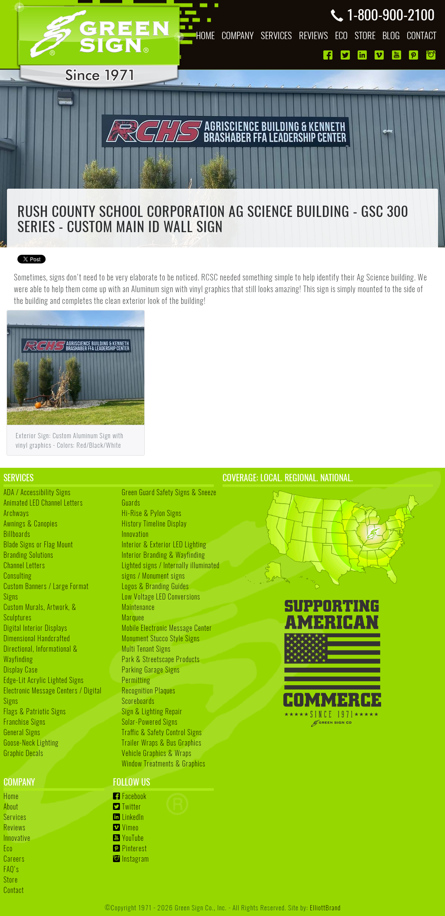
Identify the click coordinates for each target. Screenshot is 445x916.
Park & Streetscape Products (161, 659)
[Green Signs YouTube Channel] (397, 55)
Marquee (133, 617)
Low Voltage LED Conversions (161, 596)
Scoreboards (138, 701)
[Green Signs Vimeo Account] (380, 55)
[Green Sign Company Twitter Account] (346, 55)
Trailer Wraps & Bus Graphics (162, 742)
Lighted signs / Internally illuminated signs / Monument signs (170, 570)
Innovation (135, 534)
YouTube (133, 838)
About (10, 806)
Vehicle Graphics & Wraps (157, 753)
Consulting (17, 575)
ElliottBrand (325, 907)
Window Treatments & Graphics (164, 763)
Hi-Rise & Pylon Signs (152, 513)
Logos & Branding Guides (155, 586)
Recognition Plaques (149, 690)
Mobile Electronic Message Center (167, 628)
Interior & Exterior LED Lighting (164, 544)
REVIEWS (313, 35)
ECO (341, 35)
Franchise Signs (24, 721)
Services (15, 817)
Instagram (135, 858)
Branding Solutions (28, 555)
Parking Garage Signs (151, 669)
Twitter (131, 806)
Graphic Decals (23, 753)
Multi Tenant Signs (146, 648)
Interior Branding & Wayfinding (163, 555)
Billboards (16, 534)
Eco (8, 848)
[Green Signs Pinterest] (414, 55)
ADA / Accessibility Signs (37, 492)
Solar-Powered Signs (150, 721)
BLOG (391, 35)
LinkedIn (133, 817)
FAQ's (11, 869)
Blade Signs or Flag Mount (38, 544)
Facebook (134, 796)
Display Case (20, 669)
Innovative (16, 838)
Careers (14, 858)
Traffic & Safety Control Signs (162, 732)
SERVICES (276, 35)
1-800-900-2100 (391, 13)
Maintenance (138, 607)
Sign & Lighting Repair (152, 711)
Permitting (136, 680)
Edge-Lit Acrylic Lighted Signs (43, 680)
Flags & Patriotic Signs (34, 711)
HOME (205, 35)
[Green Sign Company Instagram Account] (431, 55)
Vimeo (130, 827)
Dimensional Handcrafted (36, 638)
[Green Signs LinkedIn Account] (363, 55)
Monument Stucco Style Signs (161, 638)
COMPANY (238, 35)
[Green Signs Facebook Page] (328, 55)
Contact (13, 890)
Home (11, 796)
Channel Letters (24, 565)
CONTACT (421, 35)
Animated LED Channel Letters (43, 502)
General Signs (21, 732)
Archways (16, 513)
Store (10, 879)
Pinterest (134, 848)
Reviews (14, 827)
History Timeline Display (154, 523)
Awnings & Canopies (30, 523)
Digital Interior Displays (35, 628)
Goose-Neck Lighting (31, 742)
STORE (365, 35)
